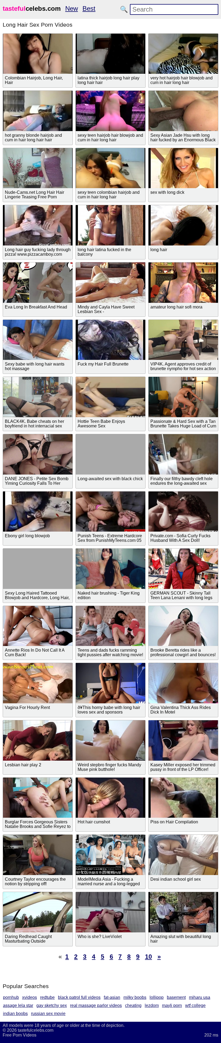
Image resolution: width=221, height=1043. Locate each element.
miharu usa (199, 997)
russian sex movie (48, 1013)
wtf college (195, 1005)
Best (88, 8)
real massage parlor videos (96, 1005)
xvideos (29, 997)
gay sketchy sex (51, 1005)
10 (148, 956)
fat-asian (112, 997)
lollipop (157, 997)
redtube (47, 997)
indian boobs (15, 1013)
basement (176, 997)
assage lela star (18, 1005)
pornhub (11, 997)
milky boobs (134, 997)
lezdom (152, 1005)
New (71, 8)
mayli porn (172, 1005)
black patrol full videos (79, 997)
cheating (133, 1005)
